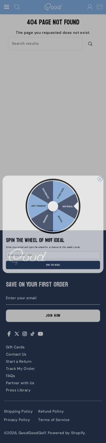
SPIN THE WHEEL (53, 262)
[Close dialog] (100, 176)
